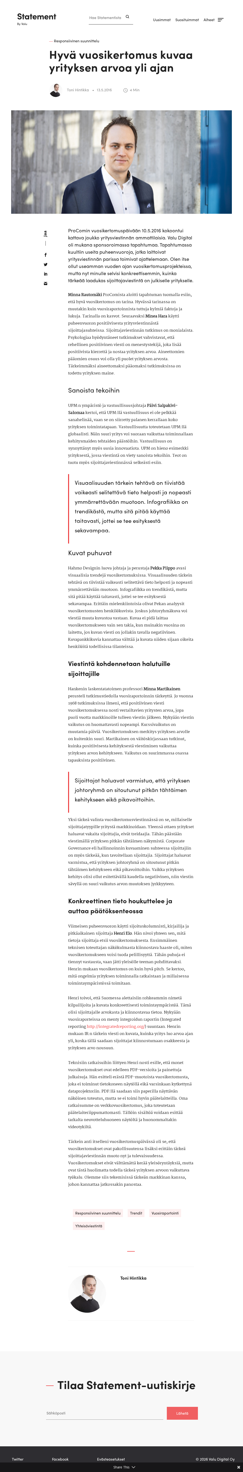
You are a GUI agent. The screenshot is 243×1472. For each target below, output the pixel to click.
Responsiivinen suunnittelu (98, 1213)
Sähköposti (55, 1402)
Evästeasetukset (111, 1459)
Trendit (136, 1213)
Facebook (60, 1459)
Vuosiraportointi (165, 1213)
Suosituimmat (187, 19)
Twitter (17, 1459)
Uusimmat (162, 19)
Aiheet (209, 19)
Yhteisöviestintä (88, 1226)
